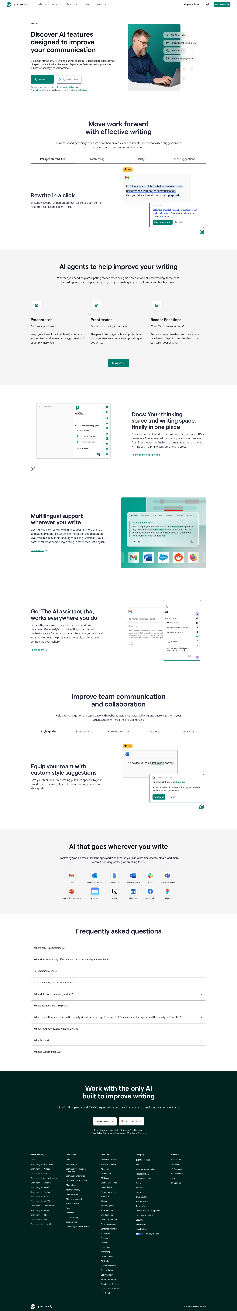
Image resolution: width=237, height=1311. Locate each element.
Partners (139, 1192)
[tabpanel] (118, 200)
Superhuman (144, 1160)
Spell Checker (107, 1275)
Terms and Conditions (66, 87)
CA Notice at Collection (76, 90)
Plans (68, 1160)
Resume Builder (107, 1270)
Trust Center (141, 1197)
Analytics (104, 1242)
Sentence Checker (109, 1279)
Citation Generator (109, 1183)
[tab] (53, 160)
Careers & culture (143, 1178)
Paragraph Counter (109, 1224)
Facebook (178, 1169)
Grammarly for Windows (41, 1169)
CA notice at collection (145, 1215)
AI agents (105, 1169)
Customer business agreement (149, 1211)
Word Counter (107, 1215)
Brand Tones (106, 1247)
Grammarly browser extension (44, 1178)
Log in (207, 4)
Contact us (175, 1164)
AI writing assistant (74, 1199)
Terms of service (143, 1206)
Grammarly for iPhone (40, 1215)
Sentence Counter (109, 1229)
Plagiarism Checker (109, 1164)
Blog (68, 1208)
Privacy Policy (36, 90)
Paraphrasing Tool (108, 1192)
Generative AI (72, 1194)
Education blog (72, 1217)
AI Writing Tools (107, 1206)
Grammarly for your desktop (43, 1164)
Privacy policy (142, 1201)
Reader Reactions (108, 1266)
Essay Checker (107, 1187)
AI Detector (106, 1173)
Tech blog (70, 1213)
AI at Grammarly (73, 1190)
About (138, 1165)
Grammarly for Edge (39, 1196)
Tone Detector (107, 1210)
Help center (176, 1160)
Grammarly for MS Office (41, 1201)
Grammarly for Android (41, 1224)
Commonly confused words (77, 1227)
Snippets (104, 1238)
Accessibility (141, 1224)
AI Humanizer (107, 1178)
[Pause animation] (33, 469)
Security (139, 1220)
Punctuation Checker (110, 1284)
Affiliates (139, 1188)
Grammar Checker (109, 1160)
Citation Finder (107, 1256)
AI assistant (71, 1185)
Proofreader (106, 1293)
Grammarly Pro (72, 1164)
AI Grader (105, 1261)
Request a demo (191, 4)
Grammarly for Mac (39, 1173)
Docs (33, 1160)
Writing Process (72, 1203)
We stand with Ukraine (145, 1169)
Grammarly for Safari (40, 1187)
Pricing (86, 4)
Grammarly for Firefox (40, 1192)
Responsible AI (142, 1174)
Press (138, 1183)
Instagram (178, 1174)
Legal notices (141, 1229)
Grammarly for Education (76, 1180)
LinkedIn (177, 1183)
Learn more (37, 550)
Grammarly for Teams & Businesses (76, 1170)
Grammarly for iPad (39, 1220)
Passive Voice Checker (110, 1289)
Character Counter (109, 1220)
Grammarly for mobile (40, 1210)
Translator (105, 1196)
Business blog (71, 1222)
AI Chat (104, 1201)
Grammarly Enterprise (75, 1176)
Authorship (105, 1252)
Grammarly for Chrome (41, 1183)
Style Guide (106, 1233)
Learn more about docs (146, 455)
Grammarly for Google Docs (42, 1206)
